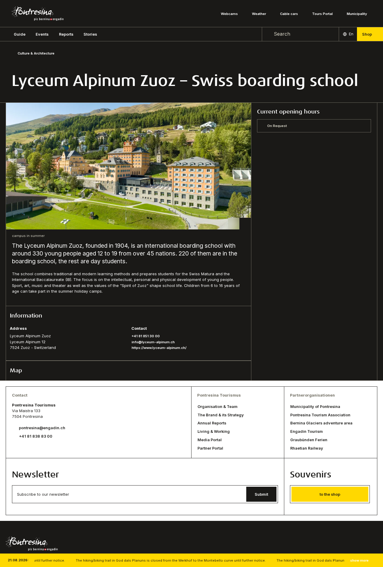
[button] (19, 34)
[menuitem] (42, 34)
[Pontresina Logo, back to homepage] (37, 13)
